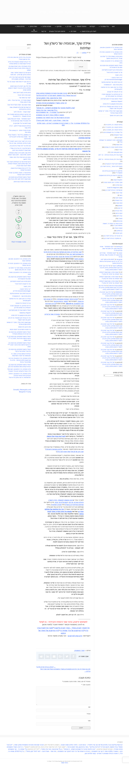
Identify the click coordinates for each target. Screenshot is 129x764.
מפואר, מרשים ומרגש (61, 301)
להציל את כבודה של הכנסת (56, 436)
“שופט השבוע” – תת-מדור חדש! (22, 112)
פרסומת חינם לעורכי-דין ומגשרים (113, 164)
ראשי (113, 26)
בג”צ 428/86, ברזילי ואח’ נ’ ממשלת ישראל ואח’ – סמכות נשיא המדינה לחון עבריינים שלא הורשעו (19, 137)
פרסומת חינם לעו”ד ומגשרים (57, 31)
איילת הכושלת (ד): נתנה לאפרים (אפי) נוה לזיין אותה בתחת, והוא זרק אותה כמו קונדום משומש (19, 68)
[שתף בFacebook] (73, 656)
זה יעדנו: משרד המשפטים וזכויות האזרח (51, 103)
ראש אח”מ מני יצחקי (61, 502)
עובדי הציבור (119, 193)
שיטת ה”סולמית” (56, 504)
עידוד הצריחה (118, 211)
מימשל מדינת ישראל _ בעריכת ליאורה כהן (111, 166)
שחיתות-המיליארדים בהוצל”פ (74, 504)
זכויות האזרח (119, 203)
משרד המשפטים (118, 135)
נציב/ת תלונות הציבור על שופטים (113, 147)
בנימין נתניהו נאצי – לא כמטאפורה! (113, 85)
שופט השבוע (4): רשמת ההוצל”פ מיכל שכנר (19, 105)
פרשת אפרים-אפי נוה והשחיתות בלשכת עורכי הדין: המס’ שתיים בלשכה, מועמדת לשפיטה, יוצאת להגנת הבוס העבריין (19, 163)
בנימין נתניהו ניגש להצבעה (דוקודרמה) (112, 70)
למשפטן (120, 205)
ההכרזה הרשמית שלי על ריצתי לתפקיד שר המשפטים (53, 117)
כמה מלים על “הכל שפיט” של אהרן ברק (20, 146)
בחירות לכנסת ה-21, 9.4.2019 (114, 124)
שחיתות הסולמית (84, 138)
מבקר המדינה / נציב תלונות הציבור (113, 182)
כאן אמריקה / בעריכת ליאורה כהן (113, 190)
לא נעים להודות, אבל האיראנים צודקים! (112, 82)
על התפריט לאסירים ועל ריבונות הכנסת (20, 329)
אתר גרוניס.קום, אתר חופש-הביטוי (49, 98)
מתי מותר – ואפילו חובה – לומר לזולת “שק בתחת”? (52, 120)
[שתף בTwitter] (67, 656)
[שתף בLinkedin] (47, 656)
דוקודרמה (92, 26)
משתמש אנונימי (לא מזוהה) (115, 286)
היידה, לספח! (118, 75)
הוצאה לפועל (118, 198)
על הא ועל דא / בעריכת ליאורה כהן (113, 236)
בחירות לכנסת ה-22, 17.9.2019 (113, 127)
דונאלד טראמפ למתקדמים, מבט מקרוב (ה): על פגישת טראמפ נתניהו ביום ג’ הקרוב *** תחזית (19, 345)
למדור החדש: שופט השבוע (69, 745)
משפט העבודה (118, 228)
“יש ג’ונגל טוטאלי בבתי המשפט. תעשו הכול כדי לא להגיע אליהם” (56, 95)
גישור (121, 195)
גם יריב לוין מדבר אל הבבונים (114, 92)
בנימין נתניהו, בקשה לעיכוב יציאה (22, 92)
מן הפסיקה (119, 230)
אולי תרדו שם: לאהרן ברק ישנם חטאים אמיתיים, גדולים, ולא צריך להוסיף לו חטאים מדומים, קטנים (110, 267)
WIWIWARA (118, 292)
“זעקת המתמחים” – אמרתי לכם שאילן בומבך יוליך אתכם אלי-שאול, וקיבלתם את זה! (111, 248)
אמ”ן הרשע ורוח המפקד (116, 115)
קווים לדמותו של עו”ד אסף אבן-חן (22, 123)
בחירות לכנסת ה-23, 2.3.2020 (114, 130)
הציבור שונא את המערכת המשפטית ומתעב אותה (51, 93)
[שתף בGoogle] (60, 656)
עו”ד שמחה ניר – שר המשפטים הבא (47, 112)
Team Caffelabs (117, 266)
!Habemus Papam (116, 101)
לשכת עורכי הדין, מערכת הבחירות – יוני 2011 (110, 155)
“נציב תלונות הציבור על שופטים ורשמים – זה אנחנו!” (55, 108)
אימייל (88, 714)
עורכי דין (120, 150)
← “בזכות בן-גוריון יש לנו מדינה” (46, 667)
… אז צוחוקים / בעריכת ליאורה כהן (113, 238)
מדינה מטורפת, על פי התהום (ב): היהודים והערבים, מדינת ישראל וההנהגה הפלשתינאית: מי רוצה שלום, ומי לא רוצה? (20, 375)
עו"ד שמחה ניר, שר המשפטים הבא (113, 132)
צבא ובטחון (119, 221)
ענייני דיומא (119, 216)
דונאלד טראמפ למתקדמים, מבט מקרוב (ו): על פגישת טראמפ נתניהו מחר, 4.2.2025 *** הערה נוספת (19, 338)
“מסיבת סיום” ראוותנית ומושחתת (67, 299)
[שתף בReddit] (41, 656)
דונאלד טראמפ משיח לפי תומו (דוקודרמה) (111, 99)
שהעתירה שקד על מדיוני (52, 314)
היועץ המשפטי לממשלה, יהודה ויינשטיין (60, 500)
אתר (89, 721)
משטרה (120, 218)
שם (89, 707)
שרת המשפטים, (75, 303)
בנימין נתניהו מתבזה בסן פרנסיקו (22, 181)
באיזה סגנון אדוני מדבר (116, 152)
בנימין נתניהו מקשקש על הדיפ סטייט (112, 104)
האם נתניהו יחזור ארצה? (24, 95)
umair (120, 253)
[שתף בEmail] (54, 656)
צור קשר (43, 31)
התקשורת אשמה (117, 180)
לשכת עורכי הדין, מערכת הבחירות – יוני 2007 (110, 159)
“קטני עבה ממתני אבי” (25, 98)
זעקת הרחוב (119, 213)
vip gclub (119, 259)
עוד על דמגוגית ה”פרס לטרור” (114, 72)
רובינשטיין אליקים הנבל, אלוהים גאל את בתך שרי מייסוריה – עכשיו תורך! (100, 745)
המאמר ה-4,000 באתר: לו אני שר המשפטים (50, 115)
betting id (119, 246)
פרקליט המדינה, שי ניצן (76, 502)
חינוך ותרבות (119, 233)
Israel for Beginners (113, 187)
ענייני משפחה (118, 200)
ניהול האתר (64, 763)
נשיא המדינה (118, 185)
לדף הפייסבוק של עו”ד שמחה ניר (72, 631)
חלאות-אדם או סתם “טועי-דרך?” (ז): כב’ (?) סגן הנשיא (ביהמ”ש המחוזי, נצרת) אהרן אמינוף (110, 261)
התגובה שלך (85, 685)
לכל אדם (120, 208)
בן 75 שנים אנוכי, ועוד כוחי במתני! (46, 110)
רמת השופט (119, 144)
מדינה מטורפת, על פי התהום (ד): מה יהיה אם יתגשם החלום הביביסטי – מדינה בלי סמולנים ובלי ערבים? (20, 360)
